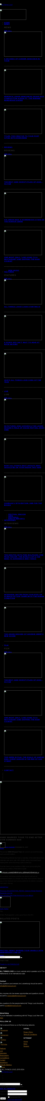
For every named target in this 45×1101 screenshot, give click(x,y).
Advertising (4, 1062)
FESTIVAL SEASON (17, 514)
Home (26, 1041)
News (7, 24)
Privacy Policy (28, 1032)
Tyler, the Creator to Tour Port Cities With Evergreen (21, 137)
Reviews (8, 147)
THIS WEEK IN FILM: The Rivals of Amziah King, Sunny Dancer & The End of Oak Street (24, 759)
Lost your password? (15, 1099)
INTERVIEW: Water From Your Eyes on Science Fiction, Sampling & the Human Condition (24, 596)
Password (3, 1094)
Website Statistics (6, 1065)
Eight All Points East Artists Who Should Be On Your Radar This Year (22, 466)
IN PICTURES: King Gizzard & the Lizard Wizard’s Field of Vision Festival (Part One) (24, 428)
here (1, 1018)
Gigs (10, 516)
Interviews (10, 520)
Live (6, 391)
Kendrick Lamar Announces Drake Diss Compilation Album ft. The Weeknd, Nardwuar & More (24, 98)
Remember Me (15, 1097)
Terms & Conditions (30, 1034)
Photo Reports (16, 519)
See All (8, 31)
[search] (21, 957)
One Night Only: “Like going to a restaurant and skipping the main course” (22, 259)
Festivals (13, 517)
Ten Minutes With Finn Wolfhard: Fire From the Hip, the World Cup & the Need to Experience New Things (23, 557)
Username (3, 1091)
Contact (9, 770)
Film (6, 645)
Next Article (4, 895)
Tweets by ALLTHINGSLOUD (9, 964)
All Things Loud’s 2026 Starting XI (22, 307)
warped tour (4, 887)
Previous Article (5, 891)
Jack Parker (10, 847)
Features (9, 272)
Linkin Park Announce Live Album (21, 895)
